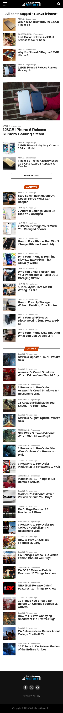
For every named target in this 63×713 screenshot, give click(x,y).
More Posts (31, 175)
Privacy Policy (31, 696)
